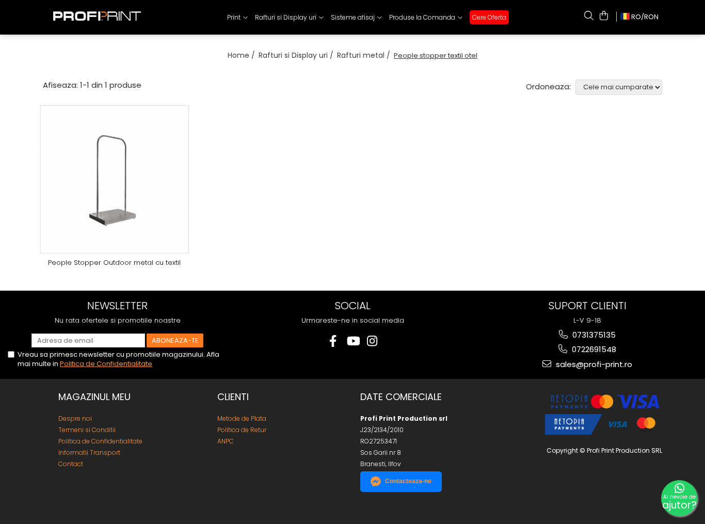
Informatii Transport (89, 452)
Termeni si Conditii (87, 429)
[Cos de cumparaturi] (604, 15)
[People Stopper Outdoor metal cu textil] (114, 179)
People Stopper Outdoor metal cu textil (114, 263)
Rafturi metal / (364, 55)
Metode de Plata (241, 418)
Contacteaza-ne (408, 481)
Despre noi (75, 418)
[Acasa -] (104, 13)
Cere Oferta (489, 17)
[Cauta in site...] (589, 15)
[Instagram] (372, 341)
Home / (242, 55)
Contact (70, 463)
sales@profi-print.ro (593, 364)
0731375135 (593, 334)
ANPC (225, 441)
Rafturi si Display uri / (297, 55)
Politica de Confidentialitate (106, 364)
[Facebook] (333, 341)
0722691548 (593, 349)
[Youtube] (353, 341)
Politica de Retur (241, 429)
